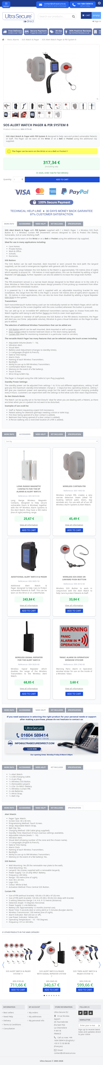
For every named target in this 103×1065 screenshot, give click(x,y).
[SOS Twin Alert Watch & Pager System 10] (85, 953)
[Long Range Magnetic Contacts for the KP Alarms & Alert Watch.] (29, 465)
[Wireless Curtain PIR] (74, 465)
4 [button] (51, 995)
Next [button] (99, 965)
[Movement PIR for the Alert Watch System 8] (74, 106)
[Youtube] (91, 1013)
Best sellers (8, 1012)
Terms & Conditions (12, 1024)
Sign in (97, 21)
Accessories (24, 224)
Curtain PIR (14, 334)
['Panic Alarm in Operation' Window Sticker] (74, 636)
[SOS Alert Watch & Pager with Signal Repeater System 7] (51, 953)
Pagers (46, 313)
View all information (29, 525)
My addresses (35, 1016)
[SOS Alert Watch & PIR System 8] (7, 106)
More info (9, 224)
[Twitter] (80, 1013)
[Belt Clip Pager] (15, 106)
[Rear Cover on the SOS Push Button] (40, 114)
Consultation (9, 1028)
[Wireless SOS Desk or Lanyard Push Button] (74, 556)
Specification (74, 224)
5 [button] (53, 995)
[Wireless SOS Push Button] (57, 106)
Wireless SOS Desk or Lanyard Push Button (74, 578)
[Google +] (85, 1013)
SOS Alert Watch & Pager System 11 (18, 972)
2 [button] (46, 995)
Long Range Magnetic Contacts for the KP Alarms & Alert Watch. (28, 489)
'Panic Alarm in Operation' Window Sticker (74, 658)
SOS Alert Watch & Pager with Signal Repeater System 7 (51, 974)
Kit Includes (57, 224)
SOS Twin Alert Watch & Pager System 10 (85, 972)
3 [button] (49, 995)
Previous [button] (3, 965)
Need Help (8, 1016)
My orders (33, 1012)
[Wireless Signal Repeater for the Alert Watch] (29, 636)
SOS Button (14, 329)
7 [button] (58, 995)
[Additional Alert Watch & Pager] (29, 556)
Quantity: (7, 179)
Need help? (41, 224)
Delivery (7, 1020)
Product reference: (11, 129)
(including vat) (51, 166)
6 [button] (56, 995)
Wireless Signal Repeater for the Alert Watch (29, 658)
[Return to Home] (3, 39)
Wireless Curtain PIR (74, 486)
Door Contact (15, 332)
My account (34, 1007)
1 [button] (44, 995)
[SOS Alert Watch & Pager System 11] (18, 953)
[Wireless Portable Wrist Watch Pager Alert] (24, 106)
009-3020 (21, 274)
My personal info (36, 1020)
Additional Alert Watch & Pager (29, 576)
